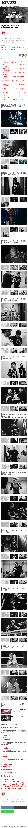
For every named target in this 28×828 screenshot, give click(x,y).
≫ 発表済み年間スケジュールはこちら (11, 727)
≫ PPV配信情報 (5, 739)
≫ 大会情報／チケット (7, 735)
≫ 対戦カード (5, 737)
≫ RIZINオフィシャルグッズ (9, 779)
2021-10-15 (9, 33)
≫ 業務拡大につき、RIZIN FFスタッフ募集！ (13, 785)
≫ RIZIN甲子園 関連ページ (8, 772)
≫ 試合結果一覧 (5, 766)
